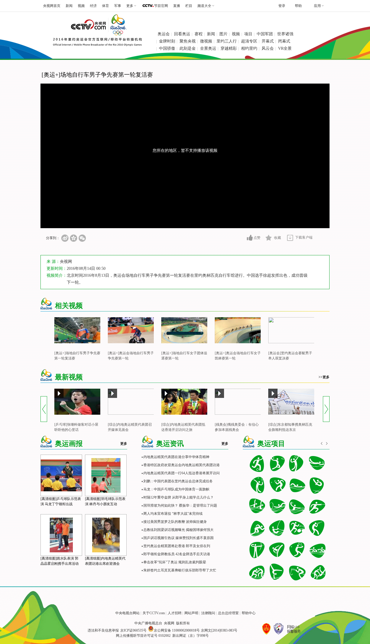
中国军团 (265, 34)
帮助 (298, 6)
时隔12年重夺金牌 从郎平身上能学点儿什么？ (178, 497)
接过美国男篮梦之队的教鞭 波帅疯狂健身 (175, 522)
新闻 (69, 6)
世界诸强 (285, 34)
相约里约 (249, 48)
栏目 (188, 6)
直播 (176, 6)
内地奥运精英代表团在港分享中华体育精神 (176, 457)
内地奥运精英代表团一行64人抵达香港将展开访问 (181, 473)
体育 (105, 6)
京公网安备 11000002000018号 (177, 630)
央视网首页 (51, 6)
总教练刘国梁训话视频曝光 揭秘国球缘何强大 (178, 530)
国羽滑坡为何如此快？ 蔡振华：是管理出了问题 (180, 505)
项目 (248, 34)
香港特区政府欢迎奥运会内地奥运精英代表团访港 (181, 465)
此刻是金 (188, 48)
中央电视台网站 (127, 613)
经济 (93, 6)
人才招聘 (175, 613)
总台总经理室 (228, 613)
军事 (117, 6)
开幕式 (268, 41)
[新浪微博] (65, 238)
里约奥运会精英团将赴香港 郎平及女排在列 (176, 546)
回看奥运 (182, 34)
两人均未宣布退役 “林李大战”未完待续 (173, 514)
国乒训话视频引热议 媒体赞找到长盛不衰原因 (178, 538)
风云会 (268, 48)
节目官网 (161, 6)
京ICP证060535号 (133, 630)
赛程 (199, 34)
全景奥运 (208, 48)
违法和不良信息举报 (103, 630)
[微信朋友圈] (82, 238)
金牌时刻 (167, 41)
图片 (223, 34)
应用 (317, 6)
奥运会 (164, 34)
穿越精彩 (229, 48)
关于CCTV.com (154, 613)
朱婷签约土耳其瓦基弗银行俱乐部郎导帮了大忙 (179, 570)
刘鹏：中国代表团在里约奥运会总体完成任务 (178, 481)
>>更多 (324, 377)
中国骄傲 (167, 48)
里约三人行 (227, 41)
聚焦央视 (188, 41)
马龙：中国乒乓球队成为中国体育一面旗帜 (176, 489)
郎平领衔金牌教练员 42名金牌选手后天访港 (176, 554)
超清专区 (249, 41)
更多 (123, 444)
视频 (81, 6)
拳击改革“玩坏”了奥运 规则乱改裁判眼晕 (174, 562)
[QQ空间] (73, 238)
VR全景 (285, 48)
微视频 (206, 41)
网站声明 (191, 613)
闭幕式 (284, 41)
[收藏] (268, 238)
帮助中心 (249, 613)
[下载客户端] (290, 237)
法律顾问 (208, 613)
